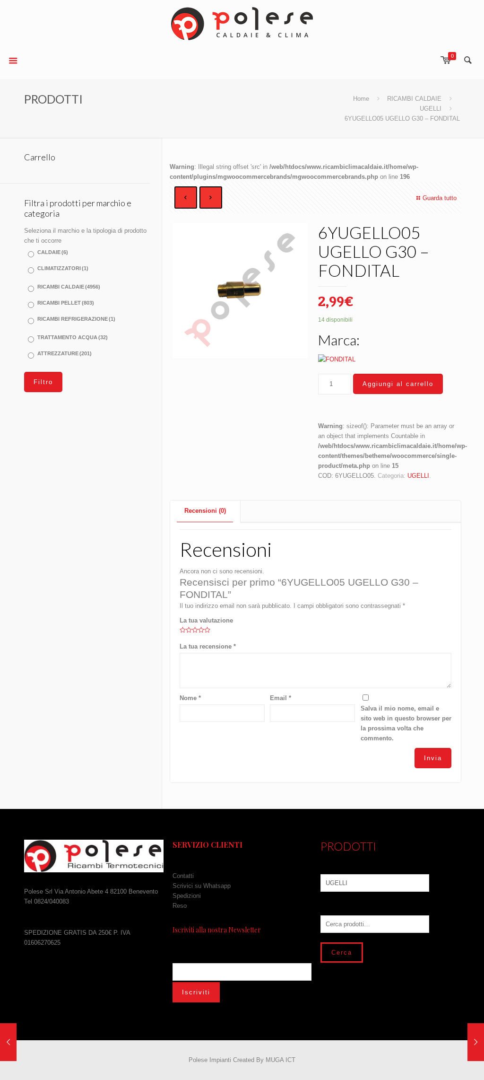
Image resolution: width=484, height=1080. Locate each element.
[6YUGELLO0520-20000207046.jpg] (240, 290)
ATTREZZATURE (64, 353)
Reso (180, 905)
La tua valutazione (206, 620)
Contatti (183, 875)
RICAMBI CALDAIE (414, 98)
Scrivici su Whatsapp (202, 885)
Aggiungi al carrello (398, 383)
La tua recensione (208, 646)
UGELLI (430, 108)
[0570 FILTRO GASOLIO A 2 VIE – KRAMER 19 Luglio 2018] (475, 1042)
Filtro (43, 382)
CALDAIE (52, 252)
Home (361, 98)
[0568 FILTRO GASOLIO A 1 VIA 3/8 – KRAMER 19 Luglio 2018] (8, 1042)
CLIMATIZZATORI (62, 268)
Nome (190, 698)
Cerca (341, 952)
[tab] (205, 511)
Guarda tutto (440, 198)
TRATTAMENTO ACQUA (72, 337)
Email (280, 698)
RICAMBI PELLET (65, 303)
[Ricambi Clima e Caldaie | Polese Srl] (242, 23)
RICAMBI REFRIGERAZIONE (76, 319)
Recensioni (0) (205, 510)
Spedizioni (187, 895)
